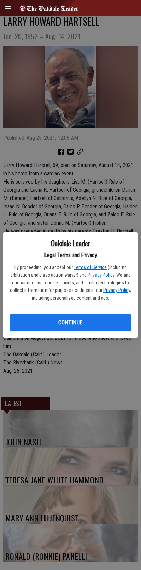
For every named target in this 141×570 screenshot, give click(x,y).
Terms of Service (90, 267)
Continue (70, 322)
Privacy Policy (101, 275)
